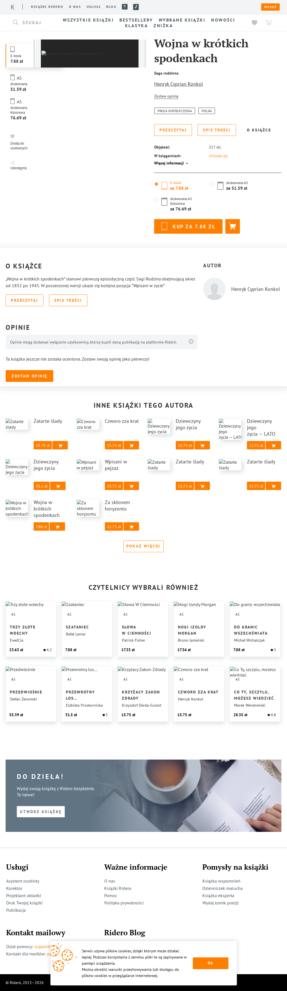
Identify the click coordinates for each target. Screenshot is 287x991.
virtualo (218, 155)
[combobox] (30, 22)
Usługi (94, 7)
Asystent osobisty (22, 881)
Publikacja (16, 910)
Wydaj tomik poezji (220, 903)
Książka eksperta (218, 895)
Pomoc (125, 7)
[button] (30, 22)
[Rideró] (12, 7)
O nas (75, 7)
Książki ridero (47, 7)
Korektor (14, 888)
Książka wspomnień (221, 881)
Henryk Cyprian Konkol (178, 84)
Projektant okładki (23, 895)
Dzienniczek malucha (222, 888)
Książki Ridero (117, 888)
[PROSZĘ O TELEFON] (136, 7)
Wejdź (270, 7)
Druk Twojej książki (24, 903)
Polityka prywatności (124, 903)
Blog (111, 7)
